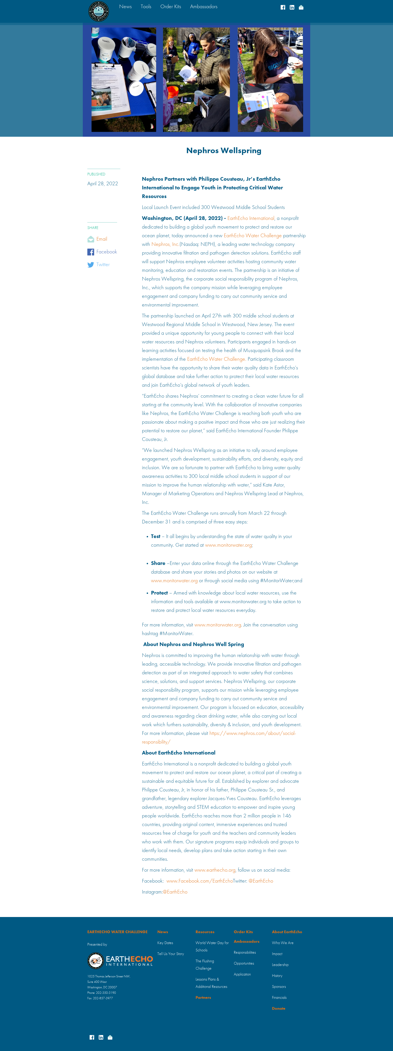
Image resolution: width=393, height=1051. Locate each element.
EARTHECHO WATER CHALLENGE (117, 932)
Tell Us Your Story (170, 954)
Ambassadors (246, 942)
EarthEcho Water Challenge (253, 236)
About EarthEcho (287, 932)
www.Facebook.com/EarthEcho (199, 881)
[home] (98, 11)
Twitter (103, 265)
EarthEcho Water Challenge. (216, 359)
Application (242, 974)
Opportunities (244, 963)
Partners (203, 998)
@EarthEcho (261, 881)
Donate (278, 1009)
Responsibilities (245, 953)
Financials (279, 998)
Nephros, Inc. (165, 244)
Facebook (106, 252)
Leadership (280, 965)
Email (101, 239)
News (162, 932)
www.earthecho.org (214, 870)
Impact (277, 954)
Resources (205, 932)
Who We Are (283, 943)
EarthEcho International (250, 218)
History (277, 976)
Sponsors (279, 987)
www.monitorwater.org (228, 545)
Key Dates (165, 943)
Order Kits (243, 932)
